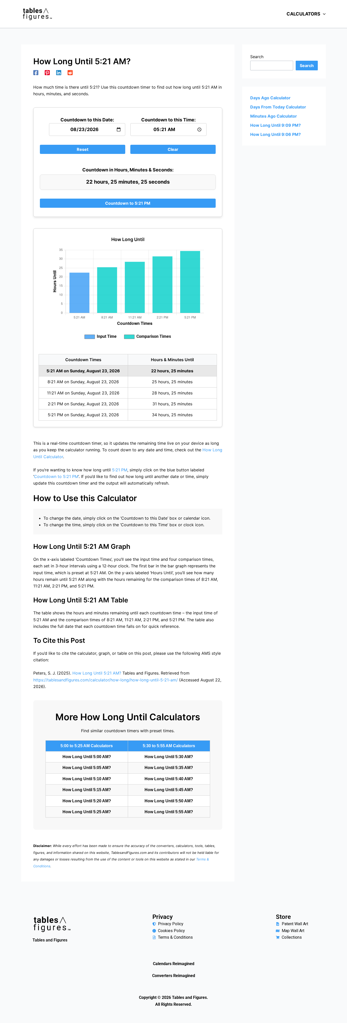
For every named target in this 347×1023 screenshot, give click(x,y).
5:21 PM (119, 469)
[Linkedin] (58, 72)
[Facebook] (35, 72)
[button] (323, 14)
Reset (82, 149)
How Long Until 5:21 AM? (96, 673)
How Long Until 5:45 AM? (169, 790)
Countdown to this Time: (168, 119)
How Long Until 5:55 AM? (169, 812)
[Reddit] (70, 72)
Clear (173, 149)
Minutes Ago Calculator (273, 116)
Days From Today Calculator (278, 106)
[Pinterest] (47, 72)
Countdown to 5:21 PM (127, 203)
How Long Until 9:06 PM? (275, 134)
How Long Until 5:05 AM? (86, 767)
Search (256, 56)
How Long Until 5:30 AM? (169, 757)
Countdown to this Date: (87, 119)
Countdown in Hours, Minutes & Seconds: (128, 169)
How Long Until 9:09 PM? (275, 125)
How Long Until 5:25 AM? (86, 812)
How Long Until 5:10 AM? (86, 779)
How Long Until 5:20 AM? (86, 801)
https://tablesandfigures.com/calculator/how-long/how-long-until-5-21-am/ (105, 679)
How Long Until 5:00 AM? (86, 757)
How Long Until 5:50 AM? (169, 801)
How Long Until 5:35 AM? (169, 767)
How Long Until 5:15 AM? (86, 790)
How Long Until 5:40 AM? (169, 779)
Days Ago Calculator (270, 97)
